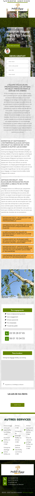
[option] (12, 15)
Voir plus (17, 405)
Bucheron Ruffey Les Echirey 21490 (7, 441)
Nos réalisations (13, 45)
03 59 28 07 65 (10, 1)
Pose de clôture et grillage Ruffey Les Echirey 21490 (29, 443)
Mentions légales (28, 492)
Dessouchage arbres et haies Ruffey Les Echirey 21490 (7, 430)
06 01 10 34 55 (24, 1)
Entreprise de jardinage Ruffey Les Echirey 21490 (18, 436)
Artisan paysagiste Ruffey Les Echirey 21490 (29, 430)
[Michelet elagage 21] (17, 6)
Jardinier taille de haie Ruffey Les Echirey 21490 (18, 449)
